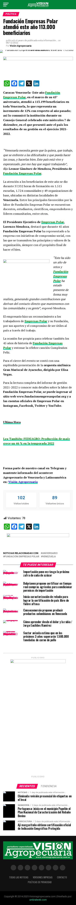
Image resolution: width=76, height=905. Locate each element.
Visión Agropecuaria (20, 46)
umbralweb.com (38, 899)
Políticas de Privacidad (40, 882)
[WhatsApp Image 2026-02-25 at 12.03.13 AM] (38, 662)
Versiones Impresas (43, 877)
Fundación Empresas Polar (22, 556)
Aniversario (50, 553)
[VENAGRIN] (38, 536)
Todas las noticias (18, 877)
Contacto (62, 877)
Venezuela (49, 556)
